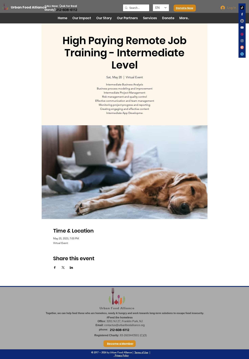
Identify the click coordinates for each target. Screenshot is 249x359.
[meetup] (242, 34)
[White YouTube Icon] (242, 27)
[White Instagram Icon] (242, 41)
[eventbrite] (242, 47)
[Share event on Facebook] (54, 267)
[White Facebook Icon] (242, 14)
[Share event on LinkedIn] (71, 267)
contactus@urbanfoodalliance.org (124, 325)
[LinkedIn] (242, 21)
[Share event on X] (63, 267)
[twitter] (242, 54)
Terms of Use (141, 352)
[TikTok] (242, 8)
